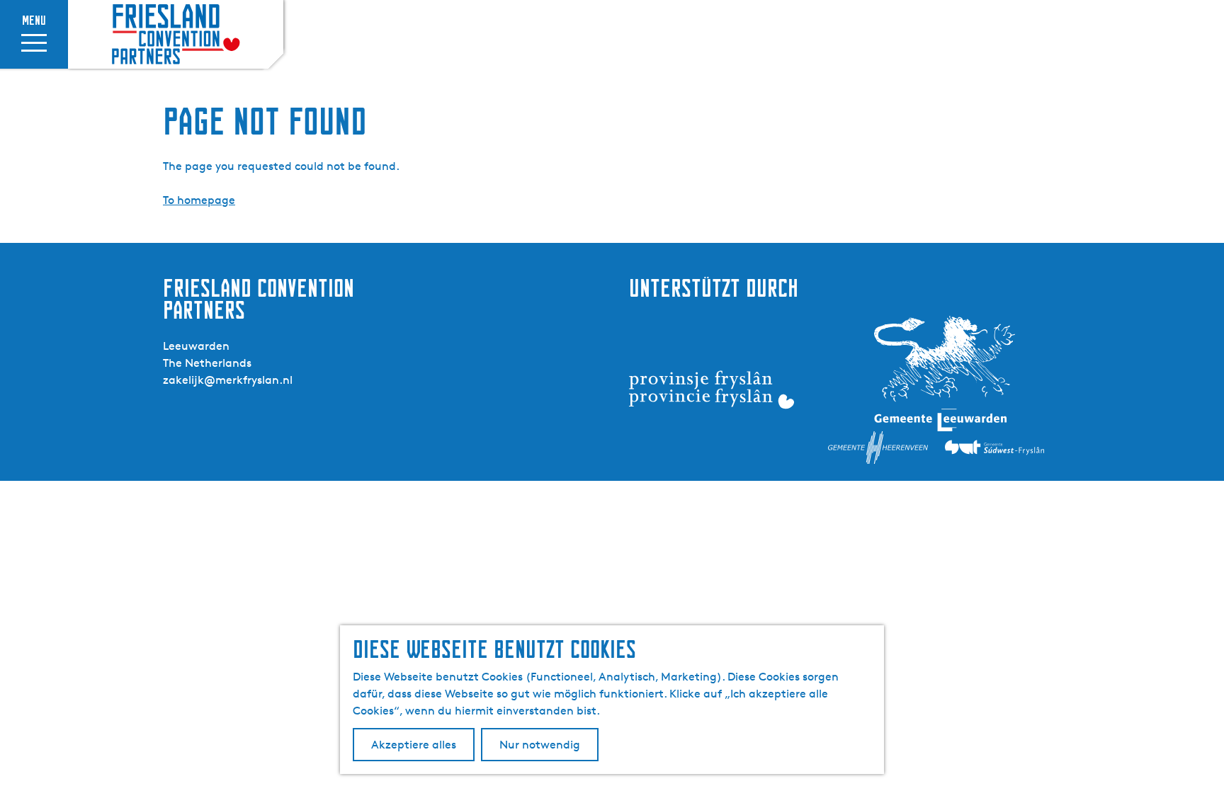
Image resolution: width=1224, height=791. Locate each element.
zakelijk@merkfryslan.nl (228, 380)
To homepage (199, 200)
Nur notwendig (539, 744)
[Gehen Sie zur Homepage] (175, 34)
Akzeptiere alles (413, 744)
